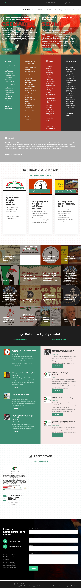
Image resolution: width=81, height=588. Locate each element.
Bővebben (7, 49)
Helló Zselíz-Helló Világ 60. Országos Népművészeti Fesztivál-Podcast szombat (10, 297)
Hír (38, 192)
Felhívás (33, 192)
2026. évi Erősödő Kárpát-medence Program (63, 373)
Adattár (55, 10)
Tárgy (31, 545)
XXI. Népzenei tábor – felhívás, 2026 (66, 204)
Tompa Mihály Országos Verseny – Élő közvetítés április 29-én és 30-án (30, 317)
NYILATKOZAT (8, 281)
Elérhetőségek (73, 3)
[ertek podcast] (5, 3)
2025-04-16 (55, 401)
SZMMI (60, 3)
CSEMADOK (54, 3)
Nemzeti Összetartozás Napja (8, 319)
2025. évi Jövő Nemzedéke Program (64, 398)
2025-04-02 (55, 425)
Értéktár (20, 188)
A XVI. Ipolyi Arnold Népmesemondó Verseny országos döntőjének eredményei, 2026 (50, 277)
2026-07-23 (10, 195)
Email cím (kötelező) (35, 537)
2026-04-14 (15, 397)
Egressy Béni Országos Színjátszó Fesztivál (38, 190)
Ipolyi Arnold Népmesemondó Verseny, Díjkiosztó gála (30, 278)
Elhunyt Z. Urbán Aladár (70, 320)
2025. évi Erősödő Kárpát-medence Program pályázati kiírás (63, 422)
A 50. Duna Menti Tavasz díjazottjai (30, 300)
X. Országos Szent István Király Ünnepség (9, 258)
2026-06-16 (61, 199)
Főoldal (47, 3)
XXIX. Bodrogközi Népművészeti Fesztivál (15, 497)
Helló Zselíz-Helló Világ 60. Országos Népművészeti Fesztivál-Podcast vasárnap (70, 277)
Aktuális (33, 10)
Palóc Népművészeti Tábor (48, 319)
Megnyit (17, 366)
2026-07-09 (36, 199)
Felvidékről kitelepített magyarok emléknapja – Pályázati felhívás (23, 416)
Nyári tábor (60, 192)
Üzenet (31, 553)
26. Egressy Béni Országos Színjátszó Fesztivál (40, 205)
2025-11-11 (54, 377)
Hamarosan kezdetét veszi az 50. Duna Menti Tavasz (70, 298)
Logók (65, 3)
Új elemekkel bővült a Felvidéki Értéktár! (12, 201)
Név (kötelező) (33, 529)
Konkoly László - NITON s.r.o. (71, 586)
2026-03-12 (15, 420)
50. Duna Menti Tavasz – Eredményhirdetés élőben (50, 298)
